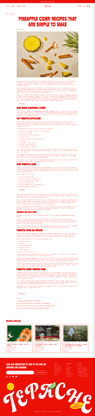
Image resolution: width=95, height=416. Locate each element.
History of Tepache (82, 368)
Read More (9, 350)
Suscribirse (41, 372)
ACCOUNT (79, 6)
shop (7, 6)
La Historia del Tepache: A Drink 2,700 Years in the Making (75, 345)
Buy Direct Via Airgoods (83, 374)
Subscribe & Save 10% (47, 1)
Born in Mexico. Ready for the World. (18, 345)
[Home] (47, 6)
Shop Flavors (57, 366)
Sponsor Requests (82, 372)
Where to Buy (57, 372)
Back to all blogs (10, 13)
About (13, 6)
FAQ (67, 366)
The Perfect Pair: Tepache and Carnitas (46, 345)
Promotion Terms (70, 374)
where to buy (21, 6)
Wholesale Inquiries (82, 370)
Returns (68, 370)
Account (56, 374)
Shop (55, 363)
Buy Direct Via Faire (82, 376)
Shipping (68, 372)
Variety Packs (57, 368)
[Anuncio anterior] (26, 1)
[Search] (84, 6)
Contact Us (68, 368)
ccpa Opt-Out (69, 376)
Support (68, 363)
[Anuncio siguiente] (68, 1)
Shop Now (22, 103)
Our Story (80, 366)
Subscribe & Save (58, 370)
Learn (79, 363)
